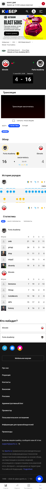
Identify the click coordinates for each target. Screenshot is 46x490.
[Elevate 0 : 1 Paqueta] (11, 63)
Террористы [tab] (28, 221)
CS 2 (13, 42)
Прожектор (7, 410)
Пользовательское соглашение (15, 418)
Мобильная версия (23, 358)
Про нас (5, 368)
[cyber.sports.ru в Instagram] (20, 349)
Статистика (14, 126)
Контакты (6, 382)
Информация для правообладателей (17, 425)
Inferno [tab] (5, 131)
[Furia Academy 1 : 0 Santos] (33, 62)
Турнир (25, 126)
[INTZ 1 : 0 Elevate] (12, 63)
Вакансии (6, 389)
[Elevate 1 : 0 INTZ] (13, 62)
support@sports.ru (9, 444)
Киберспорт (5, 42)
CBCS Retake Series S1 (24, 42)
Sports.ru (8, 451)
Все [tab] (3, 221)
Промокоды (7, 432)
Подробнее (27, 469)
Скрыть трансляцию (25, 121)
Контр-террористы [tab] (14, 221)
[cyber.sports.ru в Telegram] (5, 349)
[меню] (41, 11)
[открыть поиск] (27, 11)
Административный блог (12, 403)
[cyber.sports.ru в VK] (13, 349)
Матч (4, 126)
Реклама (6, 396)
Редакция (6, 375)
